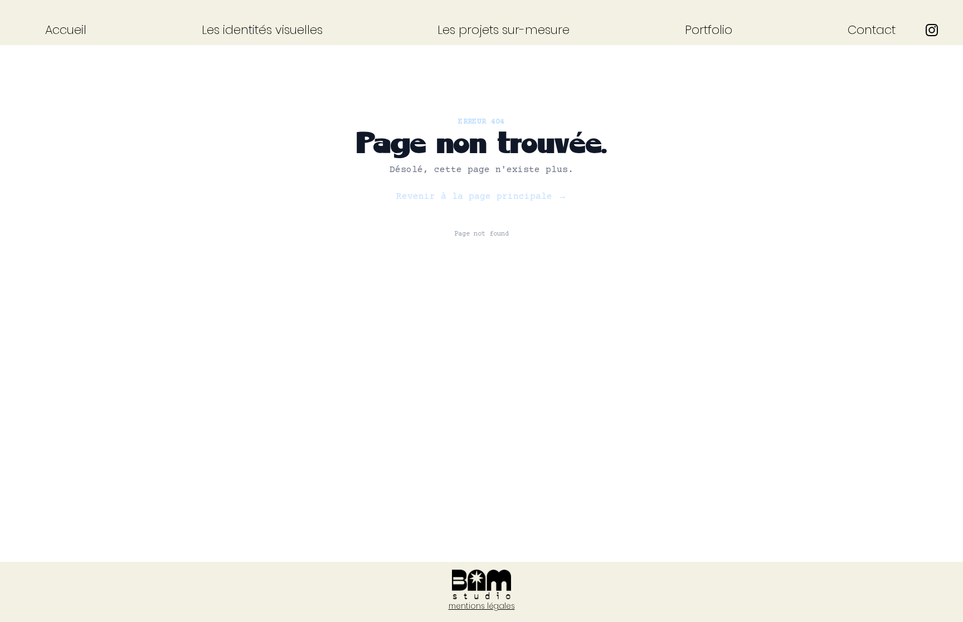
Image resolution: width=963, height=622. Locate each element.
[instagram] (932, 30)
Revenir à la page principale (481, 197)
